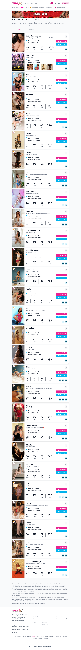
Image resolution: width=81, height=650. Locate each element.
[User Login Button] (56, 3)
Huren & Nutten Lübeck (47, 639)
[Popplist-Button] (66, 36)
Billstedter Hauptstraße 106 (35, 354)
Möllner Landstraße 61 (34, 62)
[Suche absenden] (51, 3)
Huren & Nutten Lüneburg (29, 639)
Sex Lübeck (54, 639)
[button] (18, 42)
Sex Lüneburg (38, 639)
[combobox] (38, 3)
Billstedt (36, 40)
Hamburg (30, 40)
